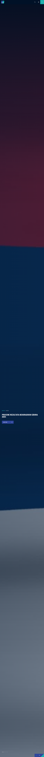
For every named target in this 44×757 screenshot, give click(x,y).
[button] (35, 2)
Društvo (3, 410)
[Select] (38, 2)
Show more (5, 422)
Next (39, 755)
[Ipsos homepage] (3, 2)
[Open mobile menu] (42, 2)
